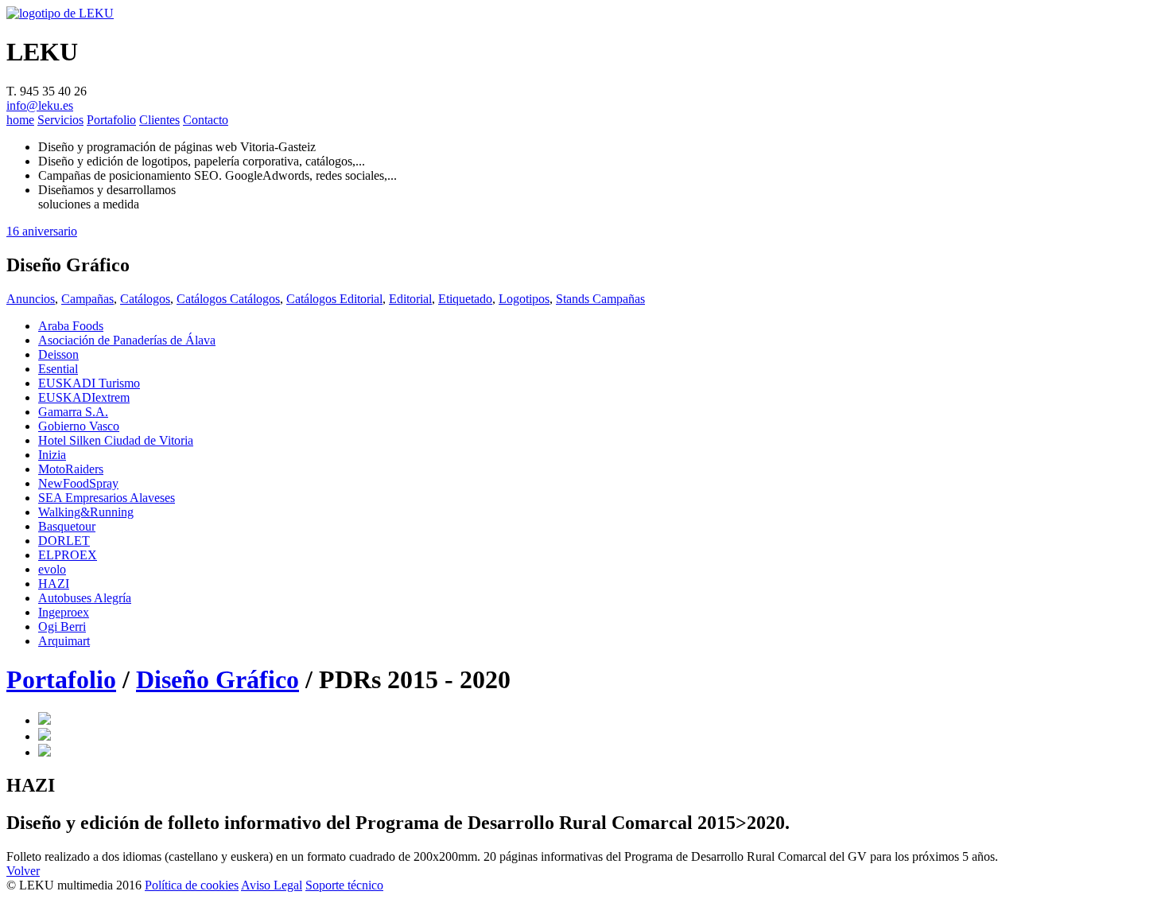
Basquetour (66, 526)
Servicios (60, 119)
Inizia (52, 454)
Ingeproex (63, 612)
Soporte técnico (344, 885)
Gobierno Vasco (78, 426)
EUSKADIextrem (84, 397)
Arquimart (64, 641)
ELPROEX (67, 555)
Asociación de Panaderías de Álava (127, 340)
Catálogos (145, 299)
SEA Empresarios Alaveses (106, 497)
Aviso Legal (271, 885)
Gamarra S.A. (73, 411)
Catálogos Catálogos (228, 299)
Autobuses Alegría (84, 598)
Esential (58, 369)
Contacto (205, 119)
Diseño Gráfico (217, 679)
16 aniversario (41, 231)
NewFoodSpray (78, 483)
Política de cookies (192, 885)
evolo (52, 569)
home (20, 119)
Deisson (58, 354)
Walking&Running (86, 512)
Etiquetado (465, 299)
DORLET (64, 540)
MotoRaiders (70, 469)
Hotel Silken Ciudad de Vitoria (115, 440)
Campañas (87, 299)
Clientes (159, 119)
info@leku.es (39, 105)
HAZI (53, 583)
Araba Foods (70, 326)
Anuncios (30, 299)
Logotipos (524, 299)
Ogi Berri (62, 626)
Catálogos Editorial (334, 299)
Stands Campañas (600, 299)
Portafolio (111, 119)
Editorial (410, 299)
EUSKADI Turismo (89, 383)
